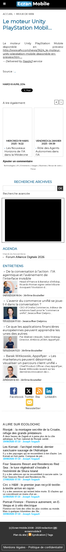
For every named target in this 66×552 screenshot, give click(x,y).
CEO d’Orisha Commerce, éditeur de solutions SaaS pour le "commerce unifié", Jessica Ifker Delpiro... (41, 310)
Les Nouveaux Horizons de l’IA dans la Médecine (16, 150)
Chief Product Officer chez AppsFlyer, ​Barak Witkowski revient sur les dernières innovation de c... (41, 369)
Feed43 (27, 61)
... (15, 71)
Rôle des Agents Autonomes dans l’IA (47, 150)
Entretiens (25, 165)
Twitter (29, 396)
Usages (34, 165)
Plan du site (19, 534)
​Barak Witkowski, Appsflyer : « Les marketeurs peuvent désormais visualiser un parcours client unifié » (30, 359)
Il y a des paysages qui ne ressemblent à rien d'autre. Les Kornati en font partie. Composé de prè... (32, 454)
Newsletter (33, 408)
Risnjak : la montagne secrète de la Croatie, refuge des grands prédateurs (32, 431)
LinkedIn (50, 396)
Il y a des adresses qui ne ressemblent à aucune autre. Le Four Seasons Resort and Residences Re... (32, 475)
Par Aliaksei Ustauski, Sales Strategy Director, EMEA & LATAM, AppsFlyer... (40, 338)
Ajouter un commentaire (18, 161)
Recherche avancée (16, 193)
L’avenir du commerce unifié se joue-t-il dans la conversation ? (33, 302)
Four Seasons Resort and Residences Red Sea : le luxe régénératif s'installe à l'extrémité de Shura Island (31, 467)
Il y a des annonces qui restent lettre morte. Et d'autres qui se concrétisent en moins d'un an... (33, 492)
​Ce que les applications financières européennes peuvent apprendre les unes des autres (31, 330)
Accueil (8, 13)
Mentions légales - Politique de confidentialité (33, 547)
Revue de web (25, 13)
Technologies (9, 165)
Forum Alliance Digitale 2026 (25, 257)
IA (18, 165)
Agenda (10, 249)
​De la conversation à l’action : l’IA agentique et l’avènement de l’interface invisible (29, 275)
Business (43, 165)
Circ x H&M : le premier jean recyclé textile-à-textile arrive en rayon (32, 486)
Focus (33, 169)
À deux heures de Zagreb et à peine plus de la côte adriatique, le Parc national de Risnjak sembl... (29, 437)
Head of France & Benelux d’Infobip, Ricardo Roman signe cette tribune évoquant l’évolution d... (40, 284)
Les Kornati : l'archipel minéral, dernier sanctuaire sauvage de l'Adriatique (28, 448)
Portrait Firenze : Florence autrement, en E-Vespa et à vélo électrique (31, 503)
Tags (50, 534)
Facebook (16, 396)
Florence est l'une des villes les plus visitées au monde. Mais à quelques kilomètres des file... (31, 510)
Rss (37, 396)
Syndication (38, 534)
